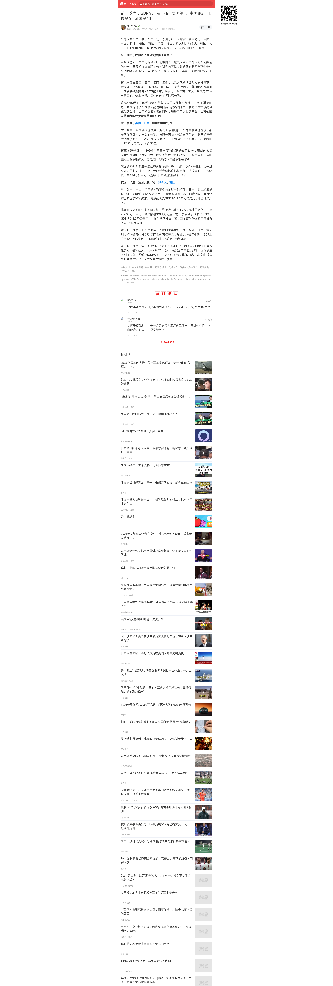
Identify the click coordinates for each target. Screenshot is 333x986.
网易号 (132, 3)
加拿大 (162, 182)
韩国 (172, 182)
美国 (138, 123)
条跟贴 (166, 341)
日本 (146, 123)
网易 (123, 4)
